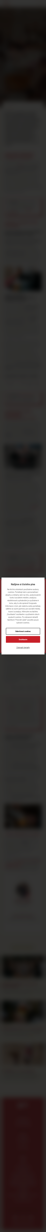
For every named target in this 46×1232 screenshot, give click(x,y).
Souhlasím (23, 639)
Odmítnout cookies (23, 631)
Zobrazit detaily (23, 647)
